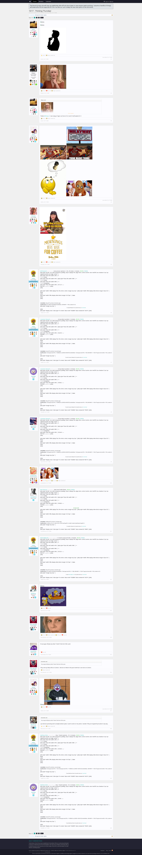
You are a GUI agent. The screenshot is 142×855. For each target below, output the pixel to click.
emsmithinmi (33, 497)
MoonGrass (33, 724)
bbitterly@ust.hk (44, 538)
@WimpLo (46, 116)
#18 (111, 728)
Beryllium (103, 850)
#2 (111, 93)
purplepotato (33, 475)
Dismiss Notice (111, 5)
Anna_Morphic (33, 624)
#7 (111, 362)
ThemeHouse (47, 852)
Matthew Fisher (44, 735)
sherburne (33, 593)
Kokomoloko (33, 651)
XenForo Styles (62, 850)
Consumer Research (45, 319)
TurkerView (84, 307)
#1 (111, 59)
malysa (33, 278)
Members (41, 1)
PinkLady (33, 216)
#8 (111, 412)
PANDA (86, 271)
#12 (111, 579)
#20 (111, 828)
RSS (112, 850)
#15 (111, 654)
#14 (111, 637)
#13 (111, 610)
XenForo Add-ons (54, 850)
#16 (111, 672)
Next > (42, 17)
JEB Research (43, 271)
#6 (111, 312)
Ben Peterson (43, 489)
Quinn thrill (33, 426)
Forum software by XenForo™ (40, 850)
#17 (111, 710)
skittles (33, 134)
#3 (111, 120)
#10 (111, 483)
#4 (111, 202)
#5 (111, 264)
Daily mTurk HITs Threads (39, 12)
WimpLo (42, 93)
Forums (35, 1)
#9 (111, 461)
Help (107, 850)
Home (30, 1)
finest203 (33, 376)
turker (50, 12)
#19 (111, 778)
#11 (111, 531)
